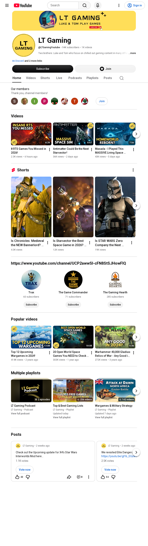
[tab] (16, 78)
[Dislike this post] (28, 477)
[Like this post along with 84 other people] (103, 477)
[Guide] (7, 5)
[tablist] (74, 78)
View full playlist (62, 417)
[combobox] (64, 5)
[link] (53, 462)
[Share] (69, 477)
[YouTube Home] (22, 5)
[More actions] (49, 150)
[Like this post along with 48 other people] (17, 477)
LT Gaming (16, 409)
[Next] (136, 134)
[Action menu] (88, 477)
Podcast (28, 409)
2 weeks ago (43, 445)
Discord (19, 61)
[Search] (84, 5)
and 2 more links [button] (33, 61)
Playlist (70, 409)
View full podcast (20, 413)
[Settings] (119, 5)
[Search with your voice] (98, 5)
